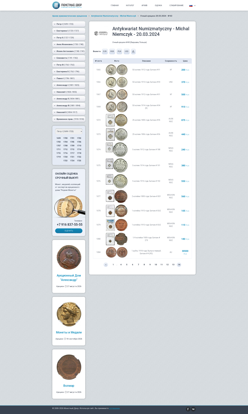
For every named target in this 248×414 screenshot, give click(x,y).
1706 (79, 142)
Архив (144, 5)
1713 (72, 149)
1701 (72, 138)
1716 (65, 153)
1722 (79, 157)
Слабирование (176, 5)
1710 (79, 146)
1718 (79, 153)
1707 (58, 146)
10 (156, 264)
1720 (65, 157)
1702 (79, 138)
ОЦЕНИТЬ (69, 231)
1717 (72, 153)
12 (167, 264)
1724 (72, 161)
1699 (58, 138)
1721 (72, 157)
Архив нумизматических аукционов (69, 16)
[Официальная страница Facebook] (188, 409)
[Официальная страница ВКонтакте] (193, 409)
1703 (58, 142)
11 (161, 264)
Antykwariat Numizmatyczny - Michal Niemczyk (113, 16)
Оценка (158, 5)
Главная (115, 5)
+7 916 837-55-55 (69, 224)
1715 (58, 153)
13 (173, 264)
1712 (65, 149)
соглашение (114, 408)
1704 (65, 142)
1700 (65, 138)
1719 (58, 157)
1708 (65, 146)
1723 (65, 161)
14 (179, 264)
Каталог (130, 5)
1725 (79, 161)
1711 (58, 149)
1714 (79, 149)
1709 (72, 146)
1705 (72, 142)
